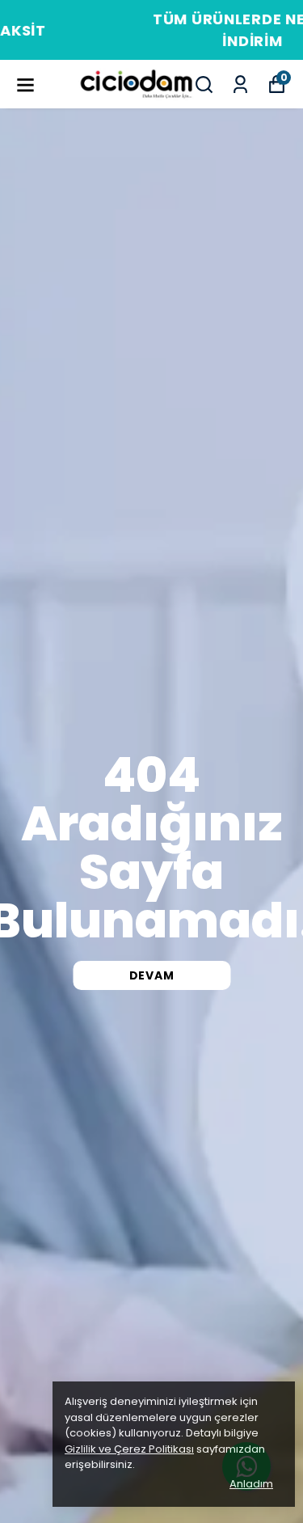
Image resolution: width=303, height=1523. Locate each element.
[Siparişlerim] (240, 84)
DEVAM (152, 975)
